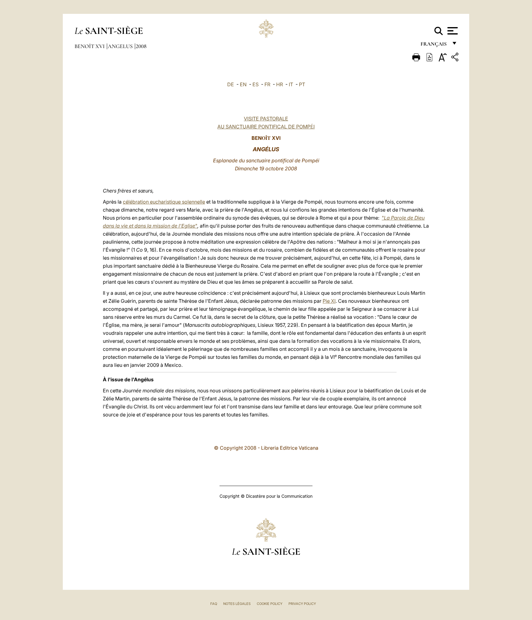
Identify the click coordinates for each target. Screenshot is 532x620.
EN (243, 84)
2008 (141, 46)
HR (279, 84)
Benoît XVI (90, 46)
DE (230, 84)
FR (267, 84)
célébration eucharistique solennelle (164, 202)
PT (302, 84)
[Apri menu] (452, 31)
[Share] (455, 58)
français (434, 45)
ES (255, 84)
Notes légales (237, 604)
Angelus (121, 46)
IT (291, 84)
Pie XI (329, 301)
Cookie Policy (269, 604)
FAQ (213, 604)
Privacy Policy (302, 604)
